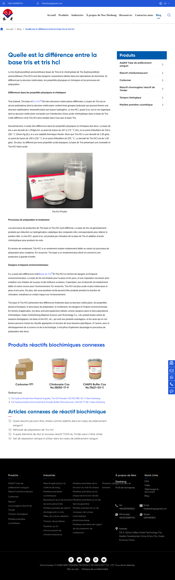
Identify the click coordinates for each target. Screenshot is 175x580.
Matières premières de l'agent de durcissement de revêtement (87, 528)
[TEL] (171, 384)
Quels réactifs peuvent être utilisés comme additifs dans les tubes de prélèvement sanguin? (60, 423)
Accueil (51, 15)
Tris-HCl (36, 101)
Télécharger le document (151, 490)
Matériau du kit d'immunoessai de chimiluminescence (52, 530)
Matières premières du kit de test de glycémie (87, 501)
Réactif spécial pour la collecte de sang (54, 485)
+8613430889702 (15, 3)
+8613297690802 (127, 508)
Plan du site (72, 569)
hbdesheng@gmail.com (52, 3)
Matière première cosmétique (136, 104)
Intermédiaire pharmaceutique (81, 518)
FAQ (147, 481)
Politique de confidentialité (95, 569)
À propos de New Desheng (101, 15)
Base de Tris (45, 274)
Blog (158, 15)
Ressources (125, 15)
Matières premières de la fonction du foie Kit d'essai (86, 485)
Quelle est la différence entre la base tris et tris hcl (49, 29)
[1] (41, 101)
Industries (77, 15)
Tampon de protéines (54, 521)
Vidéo (147, 485)
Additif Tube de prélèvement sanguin (136, 64)
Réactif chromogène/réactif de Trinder (137, 89)
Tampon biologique (130, 97)
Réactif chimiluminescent (134, 72)
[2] (52, 273)
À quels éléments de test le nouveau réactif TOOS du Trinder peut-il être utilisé (57, 434)
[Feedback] (171, 391)
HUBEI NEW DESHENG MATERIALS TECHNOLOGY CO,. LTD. (86, 565)
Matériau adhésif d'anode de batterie (116, 485)
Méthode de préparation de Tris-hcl (33, 429)
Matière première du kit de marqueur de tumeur (86, 510)
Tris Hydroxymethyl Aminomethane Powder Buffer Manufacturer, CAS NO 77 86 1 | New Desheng (58, 402)
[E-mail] (171, 370)
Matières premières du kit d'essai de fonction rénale (85, 493)
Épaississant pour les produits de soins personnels (57, 501)
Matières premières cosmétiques (52, 493)
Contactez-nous (144, 15)
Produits (64, 15)
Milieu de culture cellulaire (55, 516)
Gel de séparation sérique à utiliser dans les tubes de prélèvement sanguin (55, 438)
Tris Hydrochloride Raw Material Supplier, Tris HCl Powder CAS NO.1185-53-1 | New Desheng (55, 398)
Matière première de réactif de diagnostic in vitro (56, 510)
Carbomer (125, 80)
